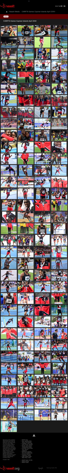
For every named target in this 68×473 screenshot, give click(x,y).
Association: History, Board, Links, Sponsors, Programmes (27, 449)
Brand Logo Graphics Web (52, 467)
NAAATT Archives (25, 461)
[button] (29, 1)
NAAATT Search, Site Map (27, 460)
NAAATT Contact (25, 462)
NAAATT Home (25, 439)
